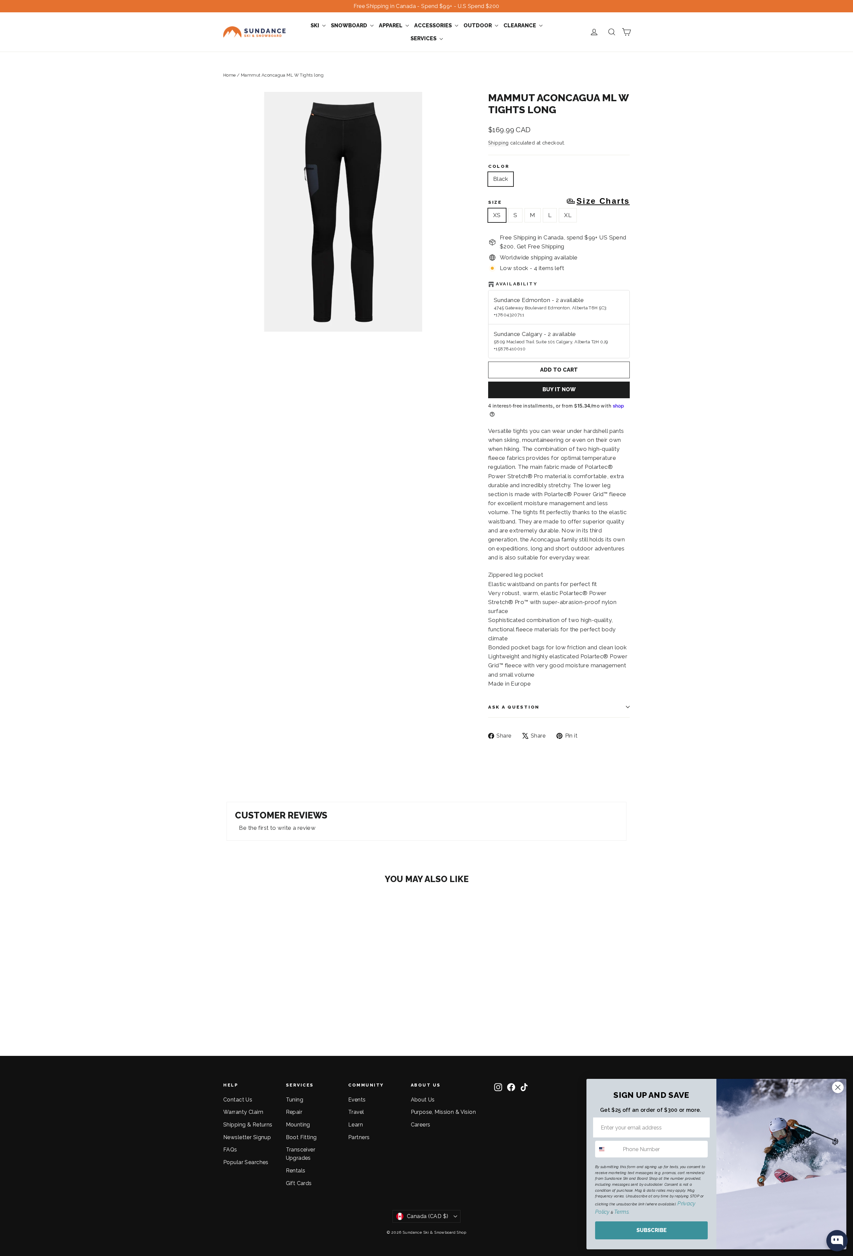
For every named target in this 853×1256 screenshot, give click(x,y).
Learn (355, 1124)
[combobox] (607, 1149)
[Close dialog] (838, 1087)
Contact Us (237, 1100)
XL (567, 215)
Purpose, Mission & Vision (443, 1112)
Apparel (391, 25)
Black (500, 178)
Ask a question (513, 707)
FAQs (230, 1149)
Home (229, 75)
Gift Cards (299, 1183)
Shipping (498, 143)
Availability (516, 283)
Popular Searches (246, 1162)
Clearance (520, 25)
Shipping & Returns (248, 1124)
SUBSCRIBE (651, 1230)
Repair (294, 1112)
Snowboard (350, 25)
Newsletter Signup (247, 1137)
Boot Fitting (301, 1137)
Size (559, 201)
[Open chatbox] (837, 1240)
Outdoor (478, 25)
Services (424, 38)
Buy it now (559, 389)
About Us (423, 1100)
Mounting (298, 1124)
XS (497, 215)
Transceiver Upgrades (301, 1153)
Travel (356, 1112)
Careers (420, 1124)
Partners (359, 1137)
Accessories (433, 25)
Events (357, 1100)
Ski (316, 25)
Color (498, 166)
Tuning (295, 1100)
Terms (621, 1212)
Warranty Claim (243, 1112)
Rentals (296, 1170)
